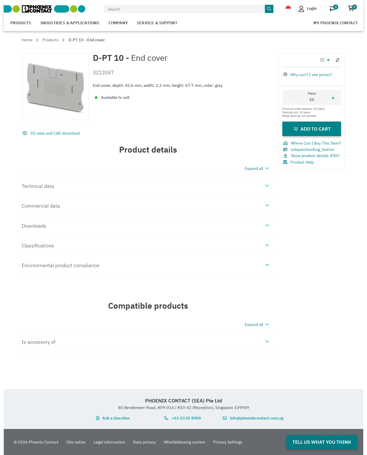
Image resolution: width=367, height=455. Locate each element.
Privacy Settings (227, 441)
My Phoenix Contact (335, 22)
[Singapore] (288, 8)
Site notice (76, 441)
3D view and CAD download (55, 133)
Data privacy (144, 441)
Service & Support (157, 22)
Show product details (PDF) (315, 155)
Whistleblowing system (184, 441)
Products (20, 22)
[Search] (269, 9)
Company (118, 22)
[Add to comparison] (337, 60)
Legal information (109, 441)
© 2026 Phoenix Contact (36, 441)
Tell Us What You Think (321, 442)
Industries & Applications (70, 22)
